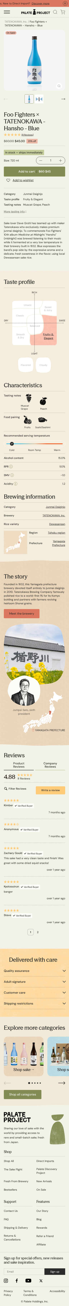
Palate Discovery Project (46, 1171)
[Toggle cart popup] (62, 12)
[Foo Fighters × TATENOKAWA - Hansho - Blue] (34, 60)
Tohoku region (56, 532)
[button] (34, 135)
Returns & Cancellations (12, 1237)
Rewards (41, 1227)
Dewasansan (57, 524)
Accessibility (57, 1291)
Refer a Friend (45, 1236)
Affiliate (41, 1244)
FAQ (6, 1219)
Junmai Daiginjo (55, 507)
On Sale (41, 1189)
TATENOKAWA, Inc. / (17, 21)
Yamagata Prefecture (58, 543)
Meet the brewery (21, 614)
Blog (39, 1219)
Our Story (42, 1211)
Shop (8, 1152)
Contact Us (11, 1211)
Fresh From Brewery (16, 1181)
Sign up (54, 1271)
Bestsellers (10, 1189)
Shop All (9, 1161)
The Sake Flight (13, 1169)
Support (10, 1202)
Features (43, 1202)
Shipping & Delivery (16, 1227)
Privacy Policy (8, 1293)
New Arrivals (44, 1181)
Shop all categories (22, 1094)
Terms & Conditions (30, 1293)
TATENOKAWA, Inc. (54, 515)
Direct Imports (45, 1161)
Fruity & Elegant (48, 336)
